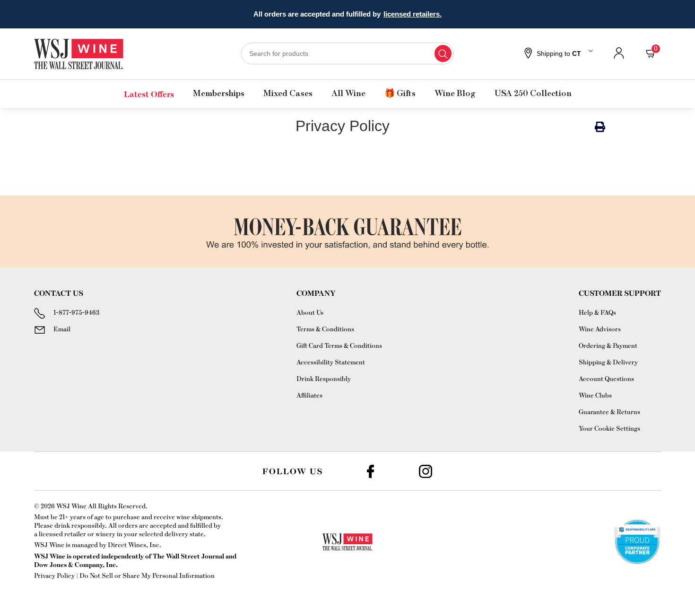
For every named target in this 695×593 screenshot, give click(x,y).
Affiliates (309, 395)
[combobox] (347, 53)
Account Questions (606, 378)
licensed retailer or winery (77, 534)
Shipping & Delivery (608, 362)
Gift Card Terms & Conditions (339, 345)
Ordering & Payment (608, 345)
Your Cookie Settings (609, 428)
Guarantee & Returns (609, 411)
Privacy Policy (54, 575)
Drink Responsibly (323, 378)
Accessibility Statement (330, 362)
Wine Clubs (595, 395)
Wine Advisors (600, 329)
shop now (422, 14)
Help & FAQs (597, 312)
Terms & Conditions (325, 329)
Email (61, 329)
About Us (309, 312)
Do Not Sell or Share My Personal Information (147, 575)
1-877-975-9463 (76, 312)
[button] (557, 54)
